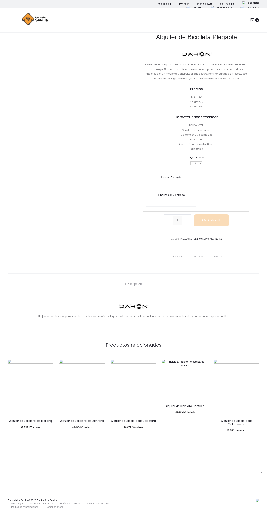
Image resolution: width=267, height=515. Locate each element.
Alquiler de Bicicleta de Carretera (133, 421)
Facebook (164, 4)
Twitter (184, 4)
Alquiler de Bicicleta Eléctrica (185, 406)
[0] (252, 19)
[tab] (133, 284)
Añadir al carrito (211, 220)
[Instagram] (217, 500)
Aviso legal (17, 503)
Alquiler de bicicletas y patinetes (202, 239)
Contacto (227, 4)
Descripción (133, 284)
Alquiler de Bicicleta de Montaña (82, 421)
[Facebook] (200, 500)
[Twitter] (208, 500)
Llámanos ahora (54, 507)
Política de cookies (70, 503)
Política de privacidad (41, 503)
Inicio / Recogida (171, 177)
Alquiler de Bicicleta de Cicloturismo (236, 422)
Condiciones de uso (98, 503)
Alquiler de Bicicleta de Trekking (30, 421)
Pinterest (219, 257)
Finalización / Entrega (171, 194)
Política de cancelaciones (24, 507)
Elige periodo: (196, 157)
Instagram (204, 4)
